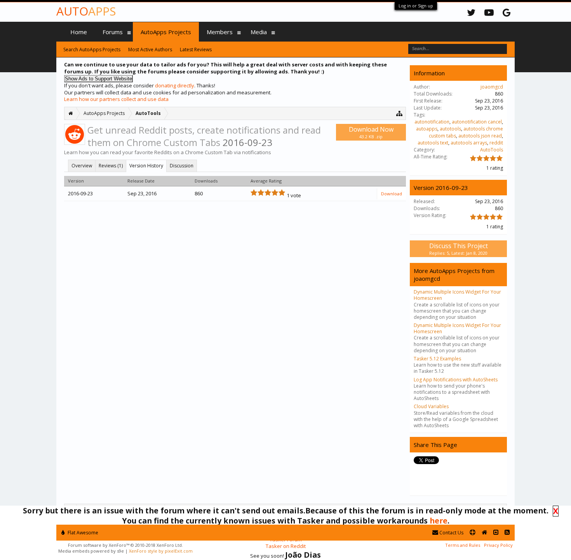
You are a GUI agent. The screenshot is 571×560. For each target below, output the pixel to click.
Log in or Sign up (416, 6)
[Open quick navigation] (399, 113)
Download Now (371, 132)
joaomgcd (491, 86)
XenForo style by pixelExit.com (161, 551)
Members (220, 32)
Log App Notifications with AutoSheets (456, 379)
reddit (496, 142)
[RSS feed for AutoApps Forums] (507, 532)
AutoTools (491, 149)
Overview (81, 165)
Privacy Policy (498, 545)
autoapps (426, 128)
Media (259, 32)
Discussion (181, 165)
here (438, 520)
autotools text (433, 142)
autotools (450, 128)
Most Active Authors (150, 49)
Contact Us (450, 532)
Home (78, 32)
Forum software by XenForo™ (125, 545)
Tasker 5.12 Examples (437, 358)
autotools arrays (469, 142)
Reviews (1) (111, 165)
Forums (113, 32)
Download (391, 194)
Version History (146, 165)
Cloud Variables (431, 406)
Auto (86, 11)
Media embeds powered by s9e (91, 551)
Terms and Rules (462, 545)
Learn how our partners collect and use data (116, 99)
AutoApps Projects (166, 32)
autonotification (431, 121)
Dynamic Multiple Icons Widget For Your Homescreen (457, 295)
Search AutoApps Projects (91, 49)
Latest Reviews (196, 49)
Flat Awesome (82, 532)
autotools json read (480, 135)
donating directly (174, 85)
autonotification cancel (477, 121)
